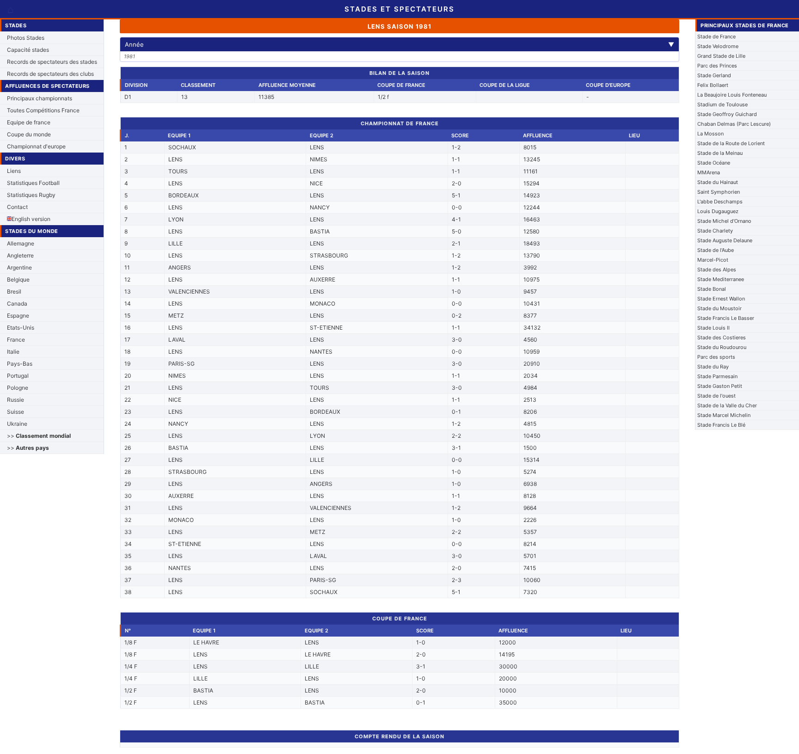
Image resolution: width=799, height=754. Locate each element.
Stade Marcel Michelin (723, 415)
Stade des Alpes (716, 269)
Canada (17, 303)
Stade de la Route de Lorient (731, 143)
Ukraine (17, 423)
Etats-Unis (20, 327)
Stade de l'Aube (715, 250)
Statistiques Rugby (31, 194)
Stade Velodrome (717, 46)
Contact (17, 206)
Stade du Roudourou (721, 347)
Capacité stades (28, 49)
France (16, 339)
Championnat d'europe (36, 146)
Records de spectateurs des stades (52, 61)
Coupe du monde (29, 134)
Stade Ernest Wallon (721, 298)
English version (31, 218)
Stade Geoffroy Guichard (727, 114)
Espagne (18, 315)
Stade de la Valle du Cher (727, 405)
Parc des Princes (717, 65)
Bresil (14, 291)
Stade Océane (713, 162)
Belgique (18, 279)
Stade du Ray (713, 366)
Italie (13, 351)
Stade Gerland (714, 75)
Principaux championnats (39, 98)
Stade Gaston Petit (719, 386)
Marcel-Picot (712, 260)
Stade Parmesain (717, 376)
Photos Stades (25, 37)
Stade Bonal (711, 289)
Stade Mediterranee (720, 279)
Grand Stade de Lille (721, 56)
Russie (15, 399)
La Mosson (710, 133)
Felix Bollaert (712, 85)
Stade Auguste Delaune (724, 240)
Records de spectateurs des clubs (50, 73)
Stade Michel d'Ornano (724, 221)
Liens (14, 170)
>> (39, 435)
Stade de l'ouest (716, 395)
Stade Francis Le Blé (721, 425)
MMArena (708, 172)
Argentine (19, 267)
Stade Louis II (713, 328)
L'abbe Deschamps (720, 201)
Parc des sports (716, 357)
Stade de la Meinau (720, 153)
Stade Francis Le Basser (725, 318)
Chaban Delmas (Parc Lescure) (734, 124)
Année (399, 44)
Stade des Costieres (721, 337)
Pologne (17, 387)
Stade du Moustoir (719, 308)
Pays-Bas (19, 363)
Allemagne (20, 243)
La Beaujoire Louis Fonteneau (732, 95)
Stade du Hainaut (717, 182)
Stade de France (716, 36)
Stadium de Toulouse (722, 104)
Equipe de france (28, 122)
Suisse (15, 411)
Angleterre (20, 255)
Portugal (18, 375)
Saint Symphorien (718, 192)
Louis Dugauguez (717, 211)
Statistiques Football (33, 182)
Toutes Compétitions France (43, 110)
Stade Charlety (715, 230)
